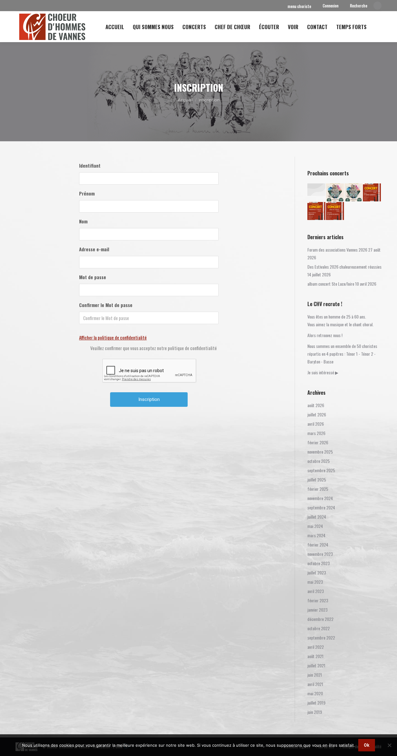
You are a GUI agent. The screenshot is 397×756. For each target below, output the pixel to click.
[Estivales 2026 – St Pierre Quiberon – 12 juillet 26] (372, 192)
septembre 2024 (321, 507)
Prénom (87, 193)
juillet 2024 (316, 516)
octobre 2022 (318, 628)
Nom (83, 221)
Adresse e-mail (94, 249)
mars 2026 (316, 433)
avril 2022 (315, 647)
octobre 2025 (318, 461)
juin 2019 (314, 712)
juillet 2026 (316, 414)
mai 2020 (315, 693)
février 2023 (317, 600)
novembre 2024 (320, 498)
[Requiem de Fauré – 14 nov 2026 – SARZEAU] (354, 192)
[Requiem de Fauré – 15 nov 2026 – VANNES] (335, 192)
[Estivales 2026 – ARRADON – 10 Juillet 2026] (316, 211)
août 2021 (315, 656)
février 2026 (317, 442)
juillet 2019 (316, 702)
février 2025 (317, 489)
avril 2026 (315, 423)
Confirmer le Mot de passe (105, 304)
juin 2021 (314, 674)
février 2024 (317, 544)
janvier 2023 (317, 609)
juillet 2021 (316, 665)
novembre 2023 (320, 554)
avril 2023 (315, 591)
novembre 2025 (320, 451)
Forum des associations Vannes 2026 (337, 249)
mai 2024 (315, 526)
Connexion (330, 6)
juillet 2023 (316, 572)
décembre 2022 (320, 619)
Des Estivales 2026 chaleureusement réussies (344, 266)
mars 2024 (316, 535)
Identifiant (89, 165)
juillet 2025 (316, 479)
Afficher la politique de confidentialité (113, 337)
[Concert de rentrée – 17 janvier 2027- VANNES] (316, 189)
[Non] (389, 745)
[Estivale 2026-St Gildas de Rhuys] (335, 211)
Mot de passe (92, 277)
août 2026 (315, 405)
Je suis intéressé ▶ (322, 372)
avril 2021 (315, 684)
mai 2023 (315, 581)
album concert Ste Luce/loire (330, 283)
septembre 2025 (321, 470)
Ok (366, 745)
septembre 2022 (321, 637)
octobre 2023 (318, 563)
